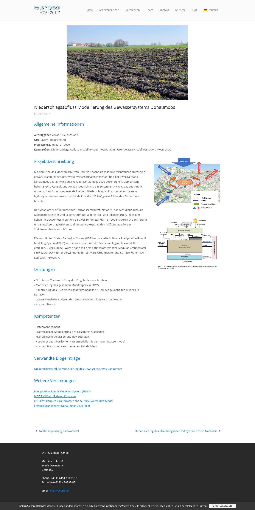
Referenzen (132, 10)
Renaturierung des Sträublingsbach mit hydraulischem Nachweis (176, 431)
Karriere (180, 10)
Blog (194, 10)
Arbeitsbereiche (109, 10)
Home (89, 10)
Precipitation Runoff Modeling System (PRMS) (62, 391)
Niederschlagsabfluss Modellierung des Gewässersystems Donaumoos (78, 369)
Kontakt (164, 10)
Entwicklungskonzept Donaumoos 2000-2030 (62, 406)
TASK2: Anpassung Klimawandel (59, 431)
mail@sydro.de (59, 490)
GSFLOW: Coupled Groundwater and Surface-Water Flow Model (73, 401)
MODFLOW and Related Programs (55, 396)
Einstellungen (222, 506)
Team (149, 10)
